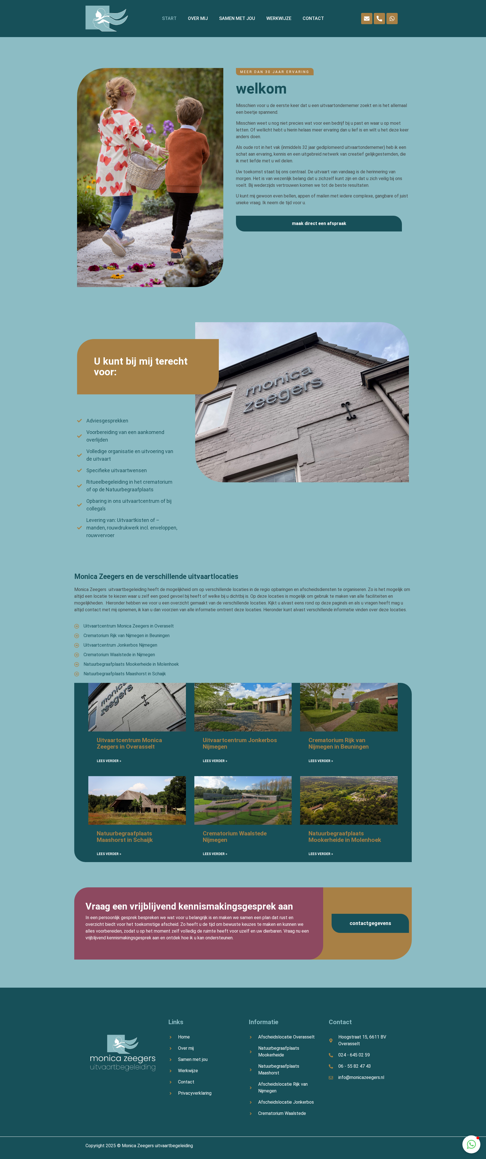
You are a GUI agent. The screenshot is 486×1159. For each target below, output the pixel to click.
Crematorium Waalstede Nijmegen (235, 836)
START (169, 18)
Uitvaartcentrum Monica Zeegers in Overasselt (129, 743)
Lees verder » (109, 761)
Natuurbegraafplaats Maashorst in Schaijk (125, 836)
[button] (471, 1144)
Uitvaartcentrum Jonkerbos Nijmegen (240, 743)
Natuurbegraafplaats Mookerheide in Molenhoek (345, 836)
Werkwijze (278, 18)
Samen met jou (237, 18)
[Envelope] (366, 18)
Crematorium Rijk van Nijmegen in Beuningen (339, 743)
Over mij (198, 18)
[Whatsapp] (392, 18)
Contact (313, 18)
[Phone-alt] (379, 18)
